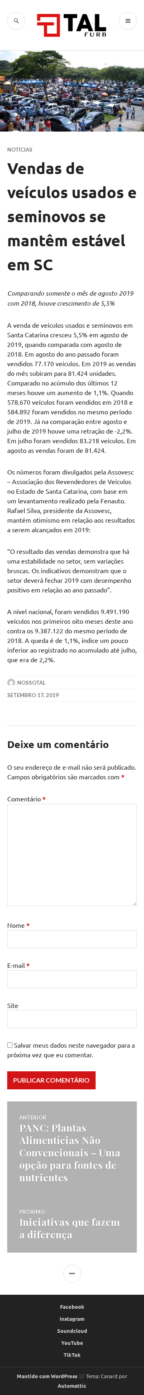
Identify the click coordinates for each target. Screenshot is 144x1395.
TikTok (72, 1354)
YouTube (72, 1342)
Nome (18, 925)
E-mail (18, 965)
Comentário (26, 799)
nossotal (31, 682)
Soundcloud (72, 1330)
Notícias (19, 149)
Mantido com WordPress (47, 1376)
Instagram (72, 1318)
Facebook (72, 1306)
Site (12, 1005)
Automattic (72, 1385)
